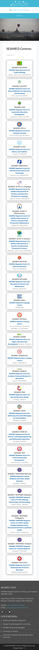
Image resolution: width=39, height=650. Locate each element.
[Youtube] (9, 612)
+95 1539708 (24, 3)
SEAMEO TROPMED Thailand (19, 544)
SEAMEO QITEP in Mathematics (19, 212)
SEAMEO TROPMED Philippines (19, 517)
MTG (24, 648)
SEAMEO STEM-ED (19, 432)
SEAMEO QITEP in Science (19, 239)
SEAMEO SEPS (19, 411)
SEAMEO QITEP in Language (19, 187)
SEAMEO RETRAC (19, 319)
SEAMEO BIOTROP (19, 68)
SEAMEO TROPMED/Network (19, 474)
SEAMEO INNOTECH (19, 166)
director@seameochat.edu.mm (21, 5)
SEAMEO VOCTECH (19, 563)
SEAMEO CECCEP (19, 86)
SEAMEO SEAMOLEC (19, 355)
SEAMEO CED (19, 107)
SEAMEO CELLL (19, 128)
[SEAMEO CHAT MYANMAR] (19, 10)
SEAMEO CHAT (19, 147)
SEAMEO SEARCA (19, 371)
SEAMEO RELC (19, 300)
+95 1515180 (17, 3)
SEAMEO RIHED (19, 337)
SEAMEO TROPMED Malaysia (19, 495)
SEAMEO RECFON (19, 262)
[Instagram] (6, 612)
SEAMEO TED (19, 453)
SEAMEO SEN (19, 392)
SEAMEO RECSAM (19, 279)
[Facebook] (2, 612)
